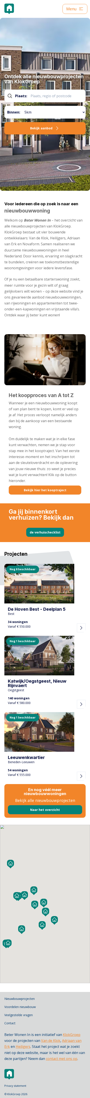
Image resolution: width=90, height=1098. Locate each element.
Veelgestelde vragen (18, 1015)
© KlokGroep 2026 (15, 1094)
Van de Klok (50, 1040)
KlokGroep (71, 1034)
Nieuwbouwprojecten (19, 999)
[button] (24, 894)
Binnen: (13, 112)
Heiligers (23, 1046)
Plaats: (21, 95)
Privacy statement (15, 1086)
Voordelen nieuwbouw (20, 1007)
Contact (10, 1023)
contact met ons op (61, 1058)
